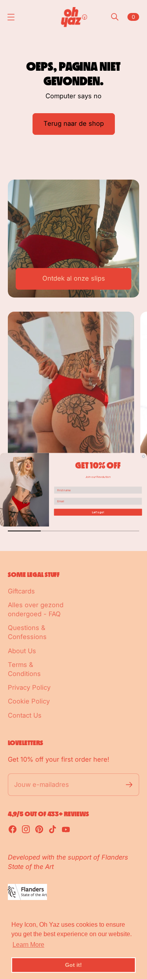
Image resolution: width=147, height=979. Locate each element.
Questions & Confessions (27, 632)
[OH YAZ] (73, 17)
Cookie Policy (29, 701)
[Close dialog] (143, 456)
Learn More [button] (28, 944)
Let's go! (98, 512)
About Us (22, 651)
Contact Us (25, 715)
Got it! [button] (73, 965)
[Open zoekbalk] (115, 17)
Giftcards (21, 591)
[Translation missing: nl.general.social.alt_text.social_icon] (12, 829)
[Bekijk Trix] (71, 391)
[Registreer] (129, 784)
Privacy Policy (29, 687)
